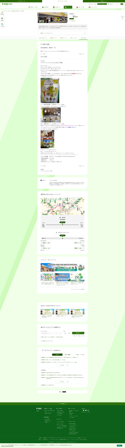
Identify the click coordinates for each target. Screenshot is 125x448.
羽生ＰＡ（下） (78, 242)
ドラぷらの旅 (71, 417)
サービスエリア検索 (60, 421)
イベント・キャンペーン (60, 422)
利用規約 (40, 437)
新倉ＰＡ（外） (46, 242)
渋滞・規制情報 (47, 419)
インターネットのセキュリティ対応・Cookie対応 (78, 439)
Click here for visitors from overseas (7, 446)
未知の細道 (71, 413)
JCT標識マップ (47, 422)
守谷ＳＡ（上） (46, 248)
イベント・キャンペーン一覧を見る (78, 289)
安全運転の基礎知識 (72, 423)
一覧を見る (82, 354)
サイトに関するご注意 (51, 437)
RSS (78, 354)
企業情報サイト (103, 1)
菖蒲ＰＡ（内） (78, 248)
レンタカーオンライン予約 (73, 416)
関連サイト (40, 439)
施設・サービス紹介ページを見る (79, 335)
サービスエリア (59, 419)
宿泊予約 (70, 414)
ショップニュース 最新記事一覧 (62, 425)
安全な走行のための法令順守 (73, 432)
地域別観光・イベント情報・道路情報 (74, 411)
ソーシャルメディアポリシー (70, 437)
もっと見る (62, 365)
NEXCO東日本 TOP (21, 1)
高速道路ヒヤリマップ (72, 429)
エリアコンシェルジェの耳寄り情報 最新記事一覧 (62, 427)
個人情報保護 (45, 437)
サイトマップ (84, 437)
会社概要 (78, 437)
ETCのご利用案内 (59, 413)
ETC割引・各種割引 (60, 410)
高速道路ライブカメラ (48, 420)
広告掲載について (45, 439)
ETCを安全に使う (72, 426)
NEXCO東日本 (69, 442)
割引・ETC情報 (59, 408)
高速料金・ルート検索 (48, 408)
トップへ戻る (61, 403)
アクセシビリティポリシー (60, 437)
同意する (119, 445)
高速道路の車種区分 (48, 413)
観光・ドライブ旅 (71, 408)
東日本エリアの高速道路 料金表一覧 (49, 411)
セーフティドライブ (71, 421)
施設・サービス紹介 (60, 424)
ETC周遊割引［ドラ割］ (60, 412)
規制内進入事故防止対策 (73, 433)
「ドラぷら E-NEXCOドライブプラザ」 (60, 442)
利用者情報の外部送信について (64, 439)
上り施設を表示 (72, 20)
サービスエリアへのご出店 (54, 439)
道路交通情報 (46, 417)
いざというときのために (73, 425)
